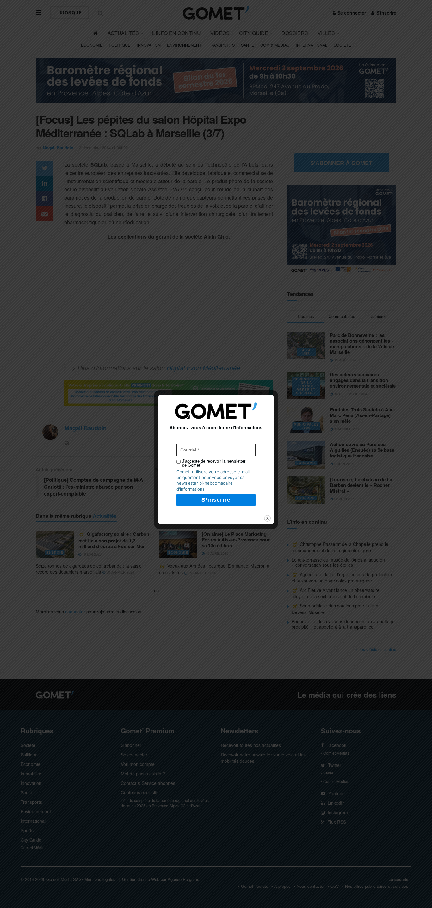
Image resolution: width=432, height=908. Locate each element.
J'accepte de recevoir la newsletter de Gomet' (213, 463)
